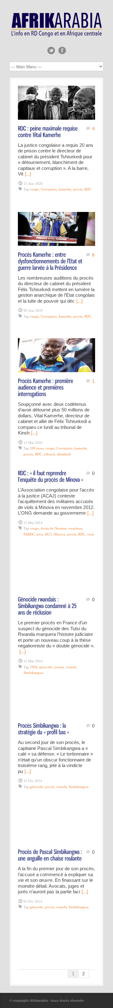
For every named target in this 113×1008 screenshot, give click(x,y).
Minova (59, 534)
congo (34, 189)
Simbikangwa (33, 672)
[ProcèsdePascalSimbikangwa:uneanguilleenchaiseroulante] (50, 854)
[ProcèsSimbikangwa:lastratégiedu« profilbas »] (43, 728)
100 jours (37, 448)
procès (78, 189)
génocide (45, 667)
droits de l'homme (54, 528)
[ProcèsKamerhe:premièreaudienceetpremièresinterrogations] (46, 387)
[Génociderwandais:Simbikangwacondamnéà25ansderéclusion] (48, 605)
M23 (48, 534)
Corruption (49, 189)
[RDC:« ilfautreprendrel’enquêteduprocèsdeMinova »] (50, 475)
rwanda (71, 667)
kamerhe (65, 189)
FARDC (29, 534)
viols (90, 534)
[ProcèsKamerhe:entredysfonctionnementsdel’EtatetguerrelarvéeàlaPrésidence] (51, 261)
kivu (39, 534)
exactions (75, 528)
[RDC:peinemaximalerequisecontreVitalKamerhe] (48, 131)
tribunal (49, 454)
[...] (28, 173)
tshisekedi (64, 454)
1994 (33, 667)
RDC (87, 189)
